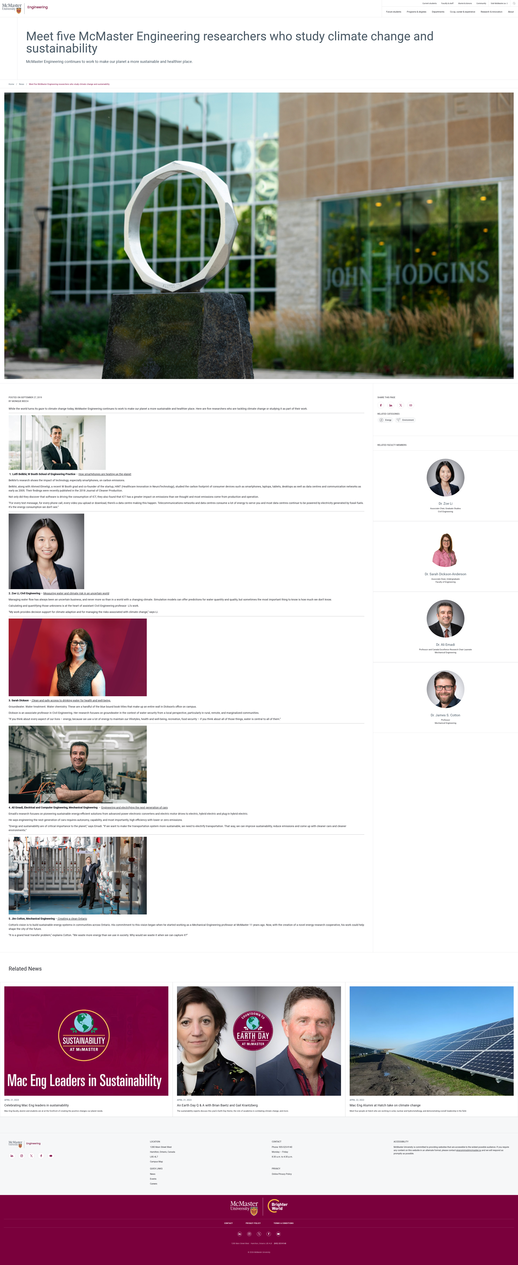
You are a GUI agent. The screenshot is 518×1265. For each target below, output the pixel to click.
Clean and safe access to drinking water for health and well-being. (71, 700)
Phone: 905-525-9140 (282, 1147)
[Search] (514, 3)
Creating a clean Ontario (72, 918)
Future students (393, 12)
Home (11, 84)
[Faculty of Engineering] (24, 8)
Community (481, 3)
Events (153, 1179)
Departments (438, 12)
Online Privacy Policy (282, 1174)
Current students (429, 3)
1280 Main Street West (161, 1147)
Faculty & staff (447, 3)
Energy (388, 420)
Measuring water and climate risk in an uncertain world (76, 593)
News (21, 84)
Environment (408, 420)
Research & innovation (491, 12)
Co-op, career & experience (462, 12)
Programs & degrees (416, 12)
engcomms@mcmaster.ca (468, 1150)
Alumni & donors (465, 3)
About (511, 12)
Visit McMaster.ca (500, 3)
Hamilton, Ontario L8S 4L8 (261, 1243)
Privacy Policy (253, 1223)
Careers (153, 1183)
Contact (231, 1223)
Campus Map (156, 1161)
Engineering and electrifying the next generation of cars (134, 807)
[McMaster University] (259, 1206)
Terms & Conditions (284, 1223)
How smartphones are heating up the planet (105, 474)
